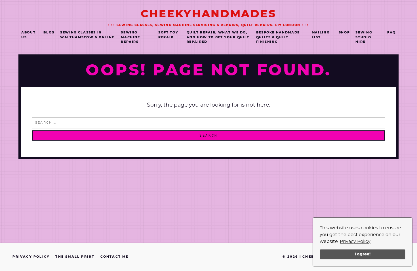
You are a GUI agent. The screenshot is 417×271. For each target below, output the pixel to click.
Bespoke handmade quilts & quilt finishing (278, 37)
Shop (344, 32)
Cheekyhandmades (209, 14)
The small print (74, 256)
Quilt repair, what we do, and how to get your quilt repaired (218, 37)
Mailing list (321, 35)
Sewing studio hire (363, 37)
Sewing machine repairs (130, 37)
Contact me (114, 256)
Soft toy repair (168, 35)
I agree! (362, 254)
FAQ (391, 32)
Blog (48, 32)
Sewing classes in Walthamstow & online (87, 35)
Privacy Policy (355, 241)
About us (28, 35)
